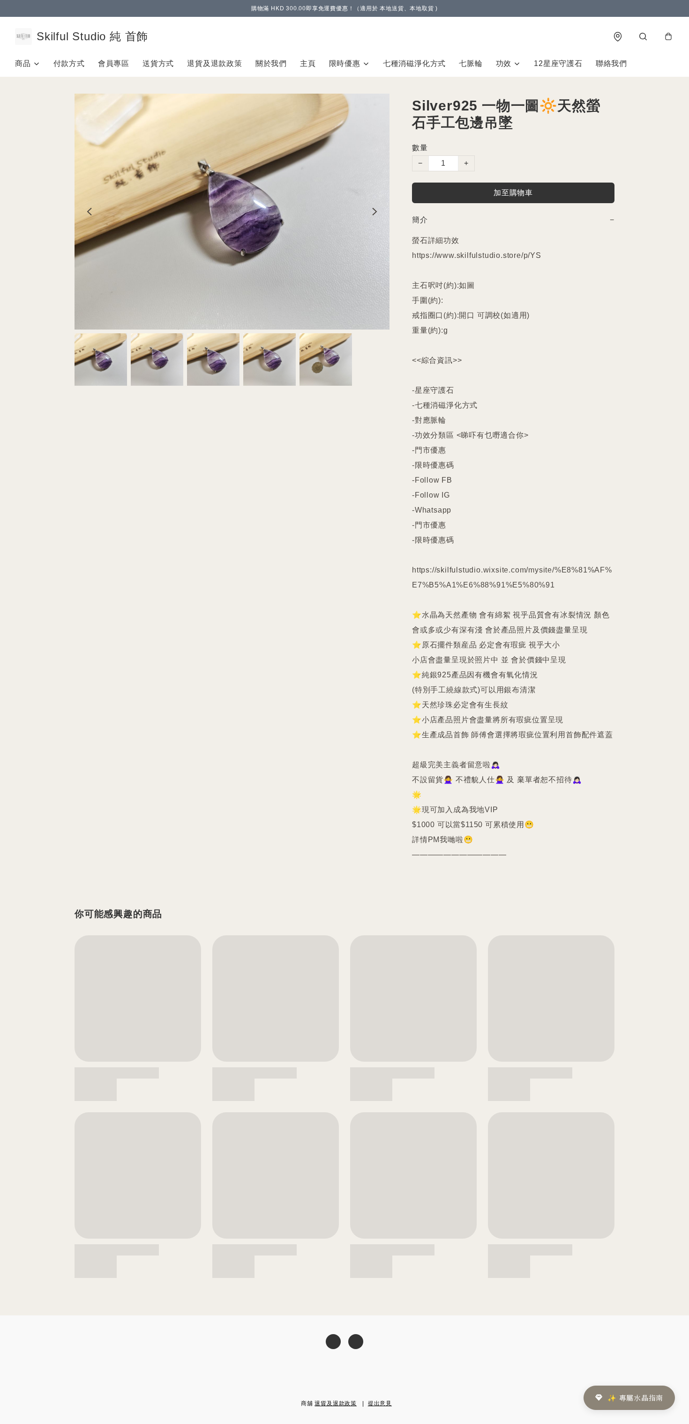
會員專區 (113, 63)
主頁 (308, 63)
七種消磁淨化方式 (414, 63)
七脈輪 (470, 63)
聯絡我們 (611, 63)
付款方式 (69, 63)
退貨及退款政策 (214, 63)
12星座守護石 (558, 63)
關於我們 (271, 63)
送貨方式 (158, 63)
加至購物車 (513, 193)
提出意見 (380, 1403)
